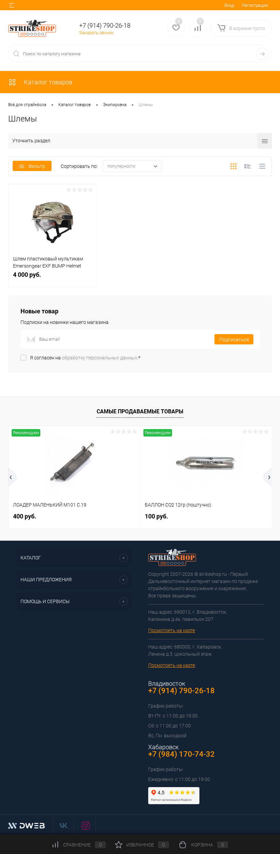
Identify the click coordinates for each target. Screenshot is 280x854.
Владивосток (166, 683)
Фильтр (36, 166)
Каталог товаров (47, 82)
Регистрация (255, 5)
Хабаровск (163, 747)
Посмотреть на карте (171, 630)
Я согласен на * (85, 357)
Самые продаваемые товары (140, 411)
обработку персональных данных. (100, 357)
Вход (229, 5)
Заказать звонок (96, 32)
